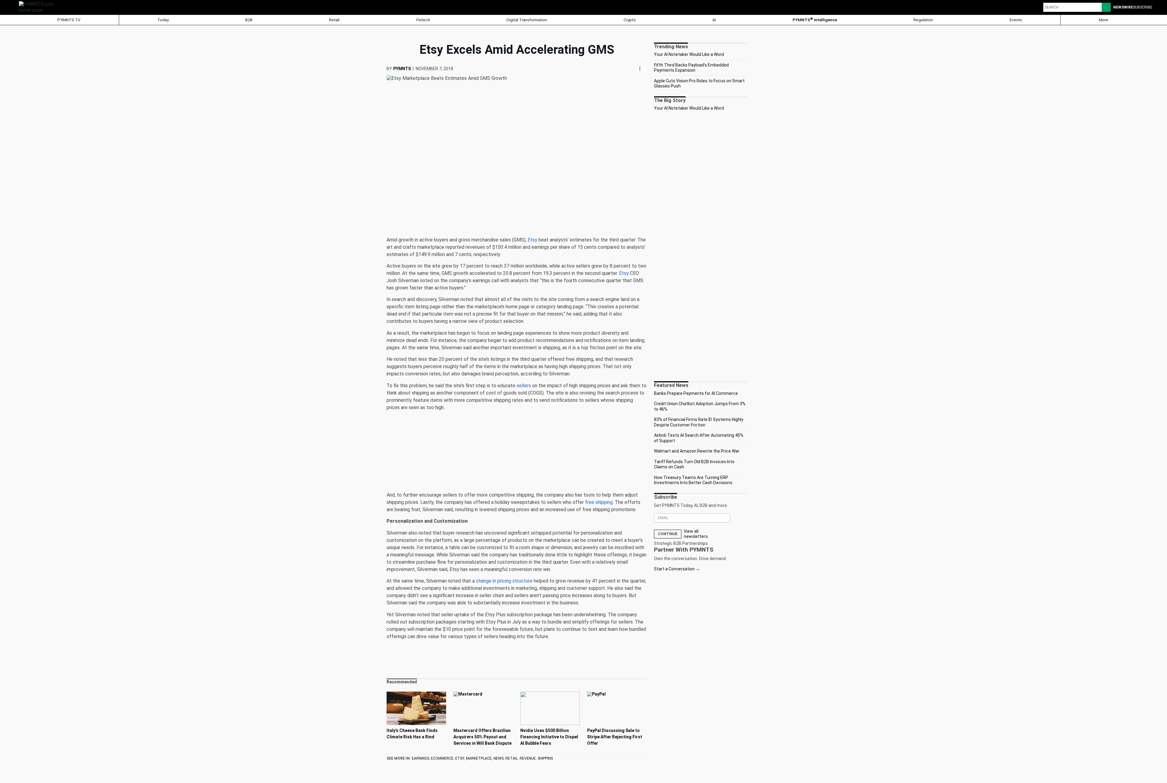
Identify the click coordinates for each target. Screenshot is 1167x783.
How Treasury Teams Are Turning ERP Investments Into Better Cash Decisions (693, 480)
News (499, 758)
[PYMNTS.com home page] (38, 7)
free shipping (599, 502)
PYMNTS (402, 68)
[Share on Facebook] (630, 68)
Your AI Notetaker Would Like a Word (689, 54)
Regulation (923, 19)
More (1104, 19)
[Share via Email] (636, 68)
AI (714, 19)
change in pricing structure (504, 581)
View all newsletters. (696, 534)
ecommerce (442, 758)
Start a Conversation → (677, 568)
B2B (249, 19)
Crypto (630, 19)
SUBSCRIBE (1142, 7)
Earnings (420, 758)
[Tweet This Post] (632, 68)
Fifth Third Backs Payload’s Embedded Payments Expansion (691, 68)
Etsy (532, 240)
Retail (334, 19)
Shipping (545, 758)
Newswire (1123, 7)
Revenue (528, 758)
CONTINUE (667, 534)
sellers (524, 385)
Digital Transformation (527, 19)
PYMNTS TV (69, 19)
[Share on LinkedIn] (634, 68)
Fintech (423, 19)
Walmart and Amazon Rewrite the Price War (696, 451)
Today (163, 19)
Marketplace (479, 758)
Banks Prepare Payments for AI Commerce (696, 393)
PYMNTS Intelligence (815, 19)
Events (1016, 19)
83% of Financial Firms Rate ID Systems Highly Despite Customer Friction (698, 422)
